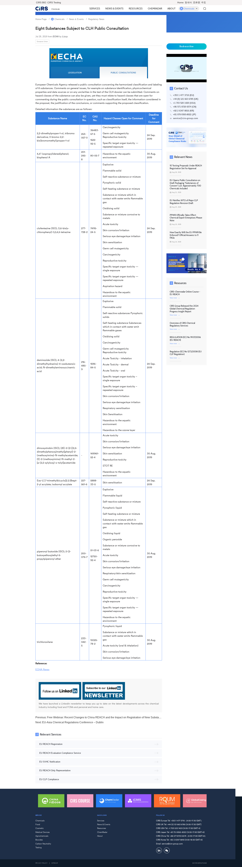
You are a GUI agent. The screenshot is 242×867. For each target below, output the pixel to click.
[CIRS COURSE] (80, 800)
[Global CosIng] (196, 800)
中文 (203, 2)
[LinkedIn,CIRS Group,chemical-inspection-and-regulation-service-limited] (159, 850)
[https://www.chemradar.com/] (186, 137)
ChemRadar (155, 8)
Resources (136, 8)
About (171, 8)
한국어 (188, 2)
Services (94, 8)
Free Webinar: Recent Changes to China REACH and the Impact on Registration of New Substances (105, 717)
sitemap (55, 863)
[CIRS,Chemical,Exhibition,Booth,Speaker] (186, 263)
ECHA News (42, 669)
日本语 (196, 2)
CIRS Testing (54, 2)
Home (180, 2)
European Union (42, 41)
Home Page (41, 19)
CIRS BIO (41, 2)
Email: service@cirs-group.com (169, 843)
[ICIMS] (138, 800)
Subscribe (186, 46)
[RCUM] (167, 800)
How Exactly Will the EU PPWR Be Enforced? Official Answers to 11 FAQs (186, 235)
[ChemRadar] (109, 800)
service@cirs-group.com (185, 118)
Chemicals (59, 19)
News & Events (114, 8)
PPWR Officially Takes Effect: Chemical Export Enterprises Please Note (186, 218)
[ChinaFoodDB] (51, 800)
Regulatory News (96, 19)
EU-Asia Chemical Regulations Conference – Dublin (73, 722)
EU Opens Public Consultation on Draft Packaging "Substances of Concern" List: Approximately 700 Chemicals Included (185, 184)
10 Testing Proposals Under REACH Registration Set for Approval (186, 167)
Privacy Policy (41, 863)
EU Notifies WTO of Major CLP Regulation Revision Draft (184, 201)
